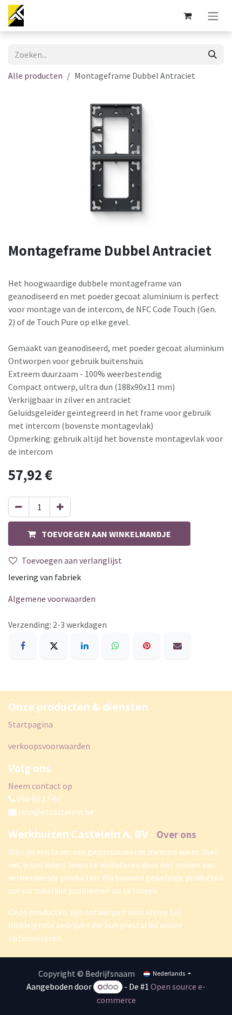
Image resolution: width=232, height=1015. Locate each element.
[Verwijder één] (18, 507)
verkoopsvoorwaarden (49, 745)
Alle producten (35, 75)
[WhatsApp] (115, 646)
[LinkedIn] (85, 646)
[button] (99, 534)
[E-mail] (177, 646)
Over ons (176, 834)
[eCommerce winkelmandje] (187, 15)
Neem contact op (40, 785)
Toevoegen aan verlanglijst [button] (72, 560)
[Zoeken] (212, 54)
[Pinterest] (147, 646)
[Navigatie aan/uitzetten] (213, 15)
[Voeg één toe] (60, 507)
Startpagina (30, 724)
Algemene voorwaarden (51, 598)
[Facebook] (23, 646)
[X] (54, 646)
